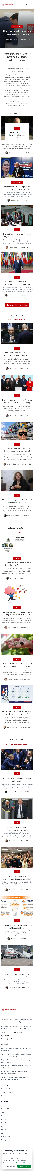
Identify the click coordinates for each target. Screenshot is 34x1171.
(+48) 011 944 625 (9, 1036)
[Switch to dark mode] (27, 4)
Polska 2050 (5, 1109)
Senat (3, 1112)
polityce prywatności (20, 1162)
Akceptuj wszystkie (24, 1166)
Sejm (2, 1105)
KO (17, 128)
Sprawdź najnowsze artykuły (17, 305)
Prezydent (4, 1123)
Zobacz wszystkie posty (17, 319)
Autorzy (4, 1085)
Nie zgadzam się (10, 1166)
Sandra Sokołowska (7, 1092)
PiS (17, 230)
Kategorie (5, 1101)
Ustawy (17, 558)
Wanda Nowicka (6, 1089)
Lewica (3, 1116)
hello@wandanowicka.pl (11, 1039)
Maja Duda (4, 1096)
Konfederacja (17, 26)
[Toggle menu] (31, 5)
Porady (3, 1140)
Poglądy (3, 1119)
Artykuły (5, 1044)
